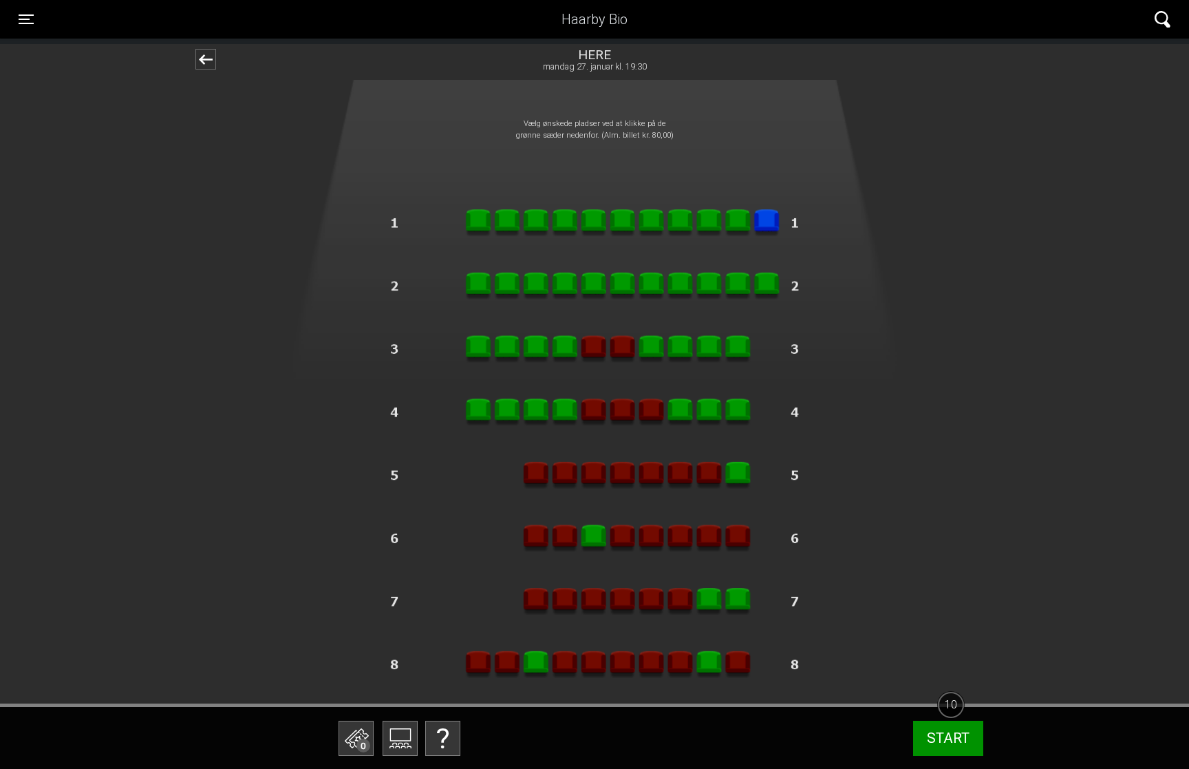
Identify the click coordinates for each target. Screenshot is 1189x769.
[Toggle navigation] (1162, 19)
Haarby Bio (594, 19)
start (948, 738)
